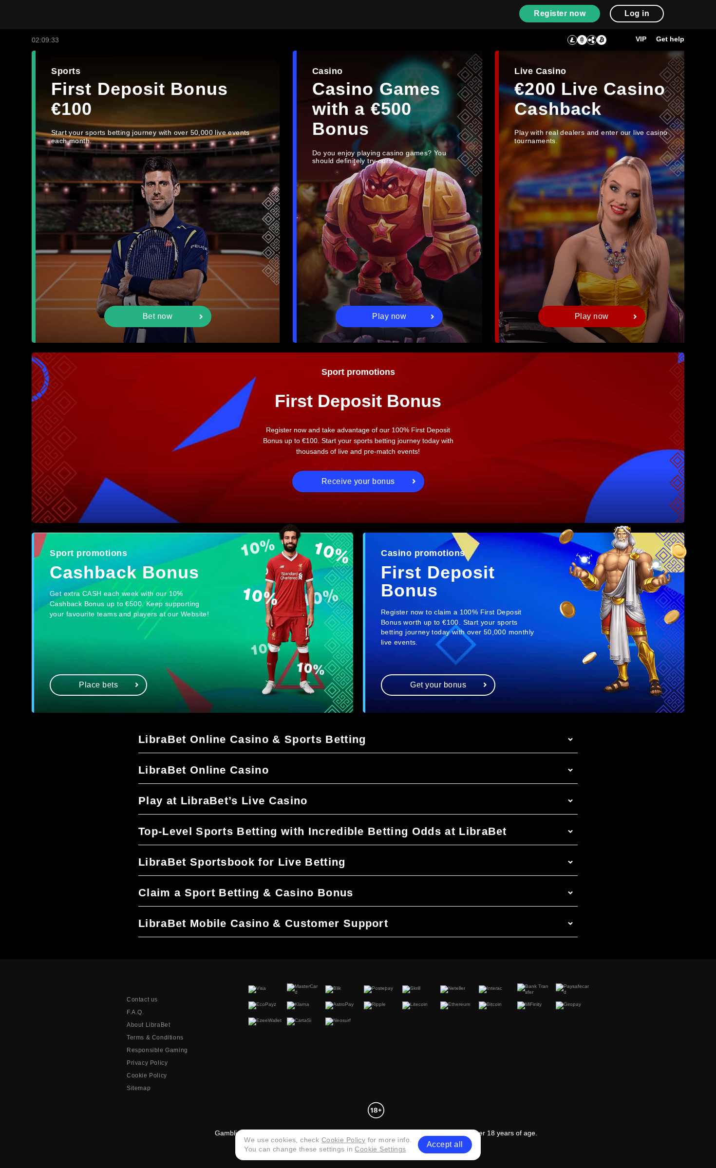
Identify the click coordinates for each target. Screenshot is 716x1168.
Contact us (142, 999)
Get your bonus (438, 685)
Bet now (158, 316)
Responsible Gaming (157, 1050)
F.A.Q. (135, 1012)
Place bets (98, 685)
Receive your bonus (358, 481)
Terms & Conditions (155, 1037)
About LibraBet (148, 1024)
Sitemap (139, 1088)
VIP (641, 39)
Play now (389, 316)
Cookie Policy (147, 1075)
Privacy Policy (147, 1062)
